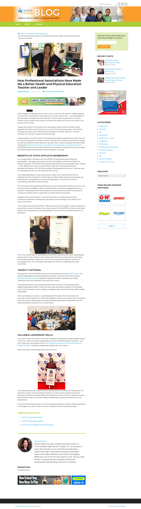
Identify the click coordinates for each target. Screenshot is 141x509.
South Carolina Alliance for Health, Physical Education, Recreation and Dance (54, 145)
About (27, 24)
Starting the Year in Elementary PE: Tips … (113, 61)
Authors (39, 24)
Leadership (103, 141)
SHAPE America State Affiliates (33, 421)
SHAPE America (73, 274)
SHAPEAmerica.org (105, 4)
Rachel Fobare (23, 91)
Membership (103, 144)
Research (102, 153)
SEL (100, 156)
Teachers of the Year (106, 162)
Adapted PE (103, 126)
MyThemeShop (120, 506)
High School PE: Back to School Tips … (113, 70)
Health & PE (103, 135)
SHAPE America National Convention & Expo (38, 425)
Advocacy (102, 129)
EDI (100, 132)
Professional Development (36, 34)
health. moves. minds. (106, 138)
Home (17, 24)
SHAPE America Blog (22, 506)
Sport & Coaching (105, 159)
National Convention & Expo (28, 278)
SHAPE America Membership (32, 417)
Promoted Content (106, 150)
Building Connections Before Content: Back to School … (115, 79)
